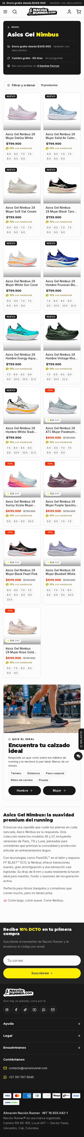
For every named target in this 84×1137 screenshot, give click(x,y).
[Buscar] (14, 11)
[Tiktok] (25, 1009)
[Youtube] (34, 1009)
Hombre (22, 790)
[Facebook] (16, 1009)
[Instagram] (7, 1009)
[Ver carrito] (78, 11)
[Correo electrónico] (52, 1009)
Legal (7, 1036)
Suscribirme (40, 973)
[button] (69, 11)
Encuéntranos (14, 1047)
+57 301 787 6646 (21, 1077)
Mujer (57, 790)
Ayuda (8, 1023)
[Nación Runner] (42, 12)
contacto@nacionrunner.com (28, 1068)
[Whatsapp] (43, 1009)
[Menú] (5, 11)
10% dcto (81, 737)
